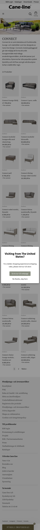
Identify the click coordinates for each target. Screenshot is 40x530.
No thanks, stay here (20, 279)
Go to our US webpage (20, 273)
